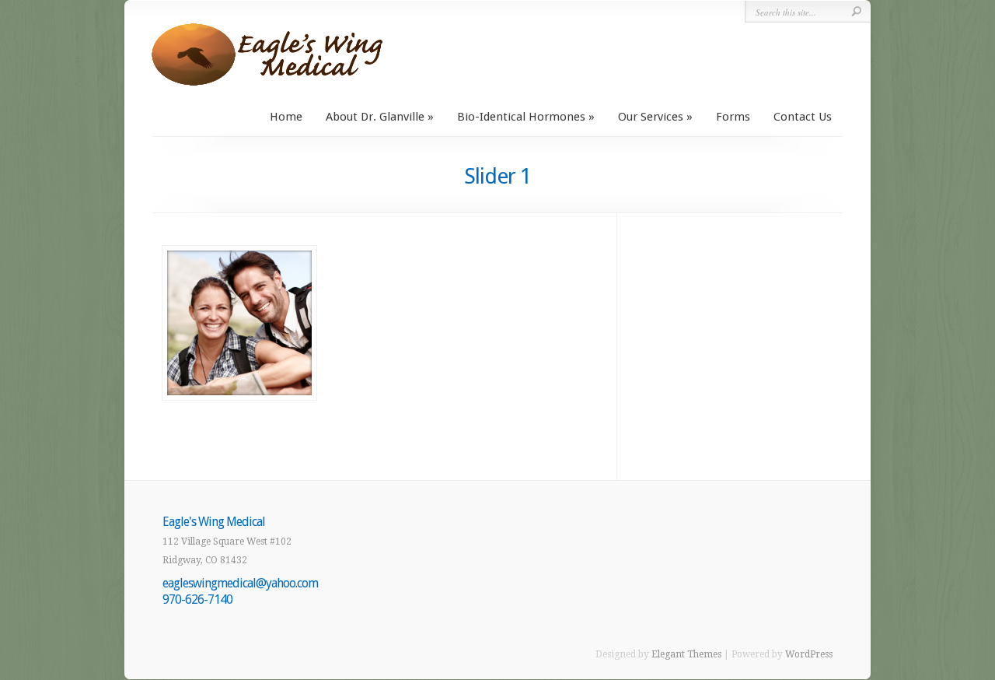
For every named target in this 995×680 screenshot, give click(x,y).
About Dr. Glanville (375, 117)
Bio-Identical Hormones (521, 117)
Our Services (650, 117)
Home (286, 117)
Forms (733, 117)
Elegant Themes (686, 654)
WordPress (809, 654)
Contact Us (802, 117)
